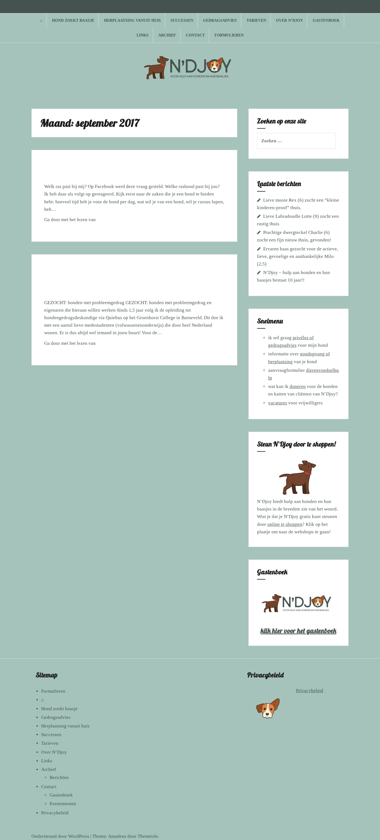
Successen (182, 20)
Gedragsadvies (220, 20)
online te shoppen (284, 524)
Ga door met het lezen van (75, 221)
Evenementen (63, 803)
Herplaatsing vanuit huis (132, 20)
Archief (167, 35)
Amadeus (117, 836)
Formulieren (229, 35)
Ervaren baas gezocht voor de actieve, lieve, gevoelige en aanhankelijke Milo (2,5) (297, 256)
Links (143, 35)
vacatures (277, 403)
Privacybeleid (54, 812)
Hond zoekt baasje (73, 20)
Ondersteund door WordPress (60, 836)
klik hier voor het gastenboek (298, 630)
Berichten (59, 777)
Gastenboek (326, 20)
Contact (195, 35)
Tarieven (256, 20)
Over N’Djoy (289, 20)
